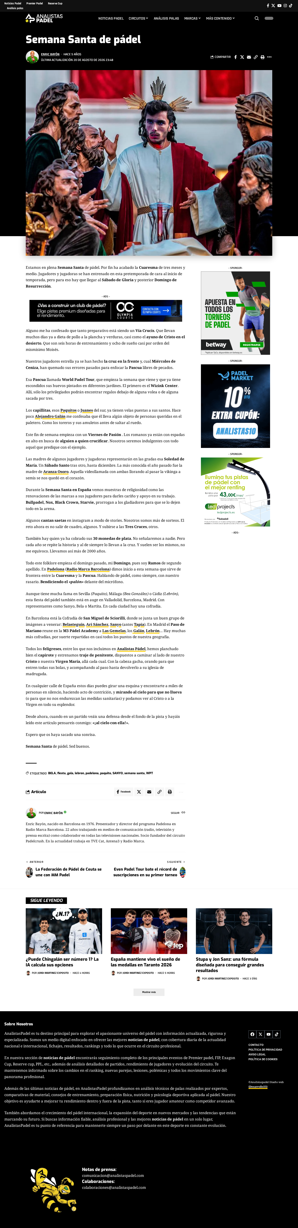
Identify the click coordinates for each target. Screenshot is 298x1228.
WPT (149, 773)
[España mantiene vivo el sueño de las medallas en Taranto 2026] (149, 931)
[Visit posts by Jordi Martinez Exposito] (28, 973)
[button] (256, 18)
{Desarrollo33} (257, 1086)
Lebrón (152, 630)
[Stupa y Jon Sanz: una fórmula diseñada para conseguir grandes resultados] (234, 931)
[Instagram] (285, 6)
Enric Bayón (50, 54)
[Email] (249, 57)
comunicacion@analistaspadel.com (113, 1175)
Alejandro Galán (50, 416)
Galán (138, 630)
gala (70, 773)
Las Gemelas (114, 630)
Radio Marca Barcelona (88, 569)
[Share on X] (242, 57)
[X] (273, 6)
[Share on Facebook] (235, 57)
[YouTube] (279, 6)
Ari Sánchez (97, 624)
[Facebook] (268, 6)
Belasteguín (73, 624)
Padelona (55, 569)
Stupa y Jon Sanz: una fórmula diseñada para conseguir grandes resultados (230, 965)
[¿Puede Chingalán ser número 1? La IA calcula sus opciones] (64, 931)
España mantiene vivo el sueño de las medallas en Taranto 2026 (145, 962)
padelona (92, 773)
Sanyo (115, 624)
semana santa (134, 773)
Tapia (139, 624)
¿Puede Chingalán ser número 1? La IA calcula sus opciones (62, 962)
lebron (79, 773)
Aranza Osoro (56, 471)
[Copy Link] (256, 57)
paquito (105, 773)
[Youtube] (268, 1034)
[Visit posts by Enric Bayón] (32, 57)
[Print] (262, 57)
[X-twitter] (260, 1034)
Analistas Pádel (131, 648)
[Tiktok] (290, 6)
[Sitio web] (183, 812)
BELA (52, 773)
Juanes (86, 410)
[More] (269, 57)
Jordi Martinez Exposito (53, 973)
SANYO (118, 773)
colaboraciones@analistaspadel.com (114, 1187)
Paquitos (68, 410)
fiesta (61, 773)
